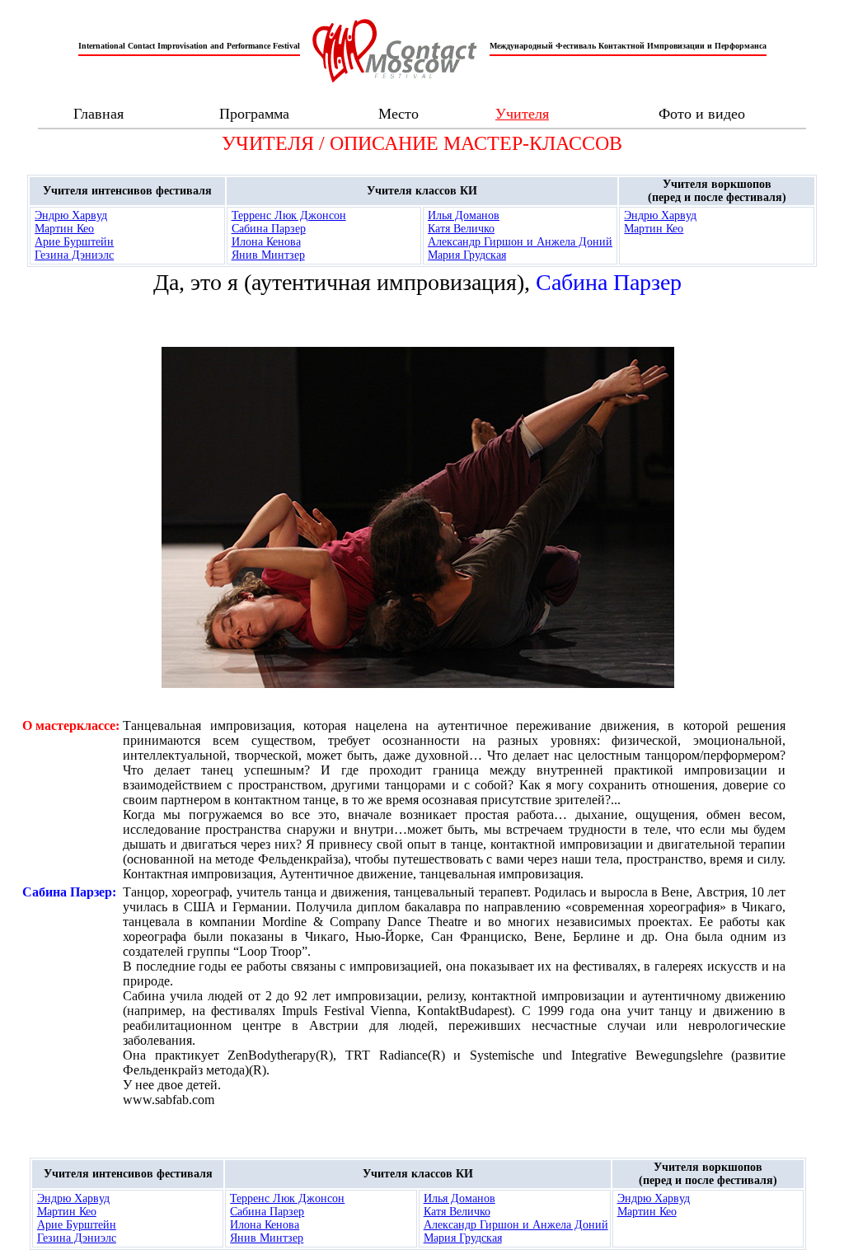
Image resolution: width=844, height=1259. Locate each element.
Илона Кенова (266, 242)
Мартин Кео (64, 228)
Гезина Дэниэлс (74, 255)
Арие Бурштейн (74, 242)
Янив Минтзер (268, 255)
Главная (98, 113)
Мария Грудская (467, 255)
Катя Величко (461, 228)
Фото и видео (702, 113)
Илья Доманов (463, 215)
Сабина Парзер (269, 228)
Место (398, 113)
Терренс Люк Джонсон (289, 215)
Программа (254, 113)
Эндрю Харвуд (71, 215)
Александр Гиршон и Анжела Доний (520, 242)
